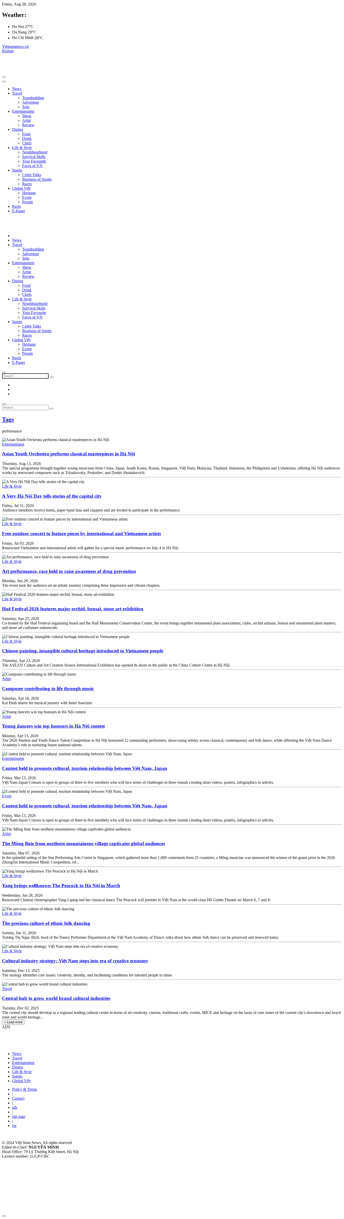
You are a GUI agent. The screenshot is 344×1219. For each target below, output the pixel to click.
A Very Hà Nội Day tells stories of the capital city (52, 496)
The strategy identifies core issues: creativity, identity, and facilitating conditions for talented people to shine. (87, 975)
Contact (18, 1098)
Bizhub (8, 51)
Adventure (30, 102)
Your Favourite (34, 161)
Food (26, 134)
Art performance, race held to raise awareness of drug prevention (69, 571)
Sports (17, 170)
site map (18, 1116)
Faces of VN (32, 166)
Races (27, 184)
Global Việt (21, 188)
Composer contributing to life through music (48, 688)
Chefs (26, 143)
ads (14, 1107)
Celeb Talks (31, 175)
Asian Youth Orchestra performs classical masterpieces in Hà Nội (68, 453)
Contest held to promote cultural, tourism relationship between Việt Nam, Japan (84, 768)
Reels (16, 206)
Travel (17, 93)
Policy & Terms (24, 1089)
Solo (25, 107)
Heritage (29, 193)
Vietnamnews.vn (15, 46)
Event (26, 197)
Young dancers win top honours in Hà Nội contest (53, 726)
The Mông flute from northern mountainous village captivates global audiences (83, 843)
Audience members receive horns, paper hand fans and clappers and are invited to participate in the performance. (91, 510)
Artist (26, 120)
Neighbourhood (34, 152)
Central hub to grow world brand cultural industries (56, 998)
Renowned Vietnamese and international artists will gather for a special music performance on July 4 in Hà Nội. (90, 548)
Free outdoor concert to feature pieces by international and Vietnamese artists (81, 533)
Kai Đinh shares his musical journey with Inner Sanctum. (47, 703)
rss (14, 1125)
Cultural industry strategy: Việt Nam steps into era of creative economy (75, 960)
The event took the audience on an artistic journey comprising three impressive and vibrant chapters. (81, 585)
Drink (26, 138)
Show (26, 116)
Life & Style (22, 147)
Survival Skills (33, 156)
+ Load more (13, 1022)
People (27, 202)
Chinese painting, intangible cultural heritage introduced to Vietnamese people (82, 650)
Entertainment (23, 111)
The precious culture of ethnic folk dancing (46, 923)
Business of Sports (37, 179)
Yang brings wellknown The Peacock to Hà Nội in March (61, 885)
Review (28, 125)
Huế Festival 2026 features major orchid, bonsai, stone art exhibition (72, 608)
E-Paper (18, 211)
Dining (17, 129)
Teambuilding (33, 98)
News (16, 89)
